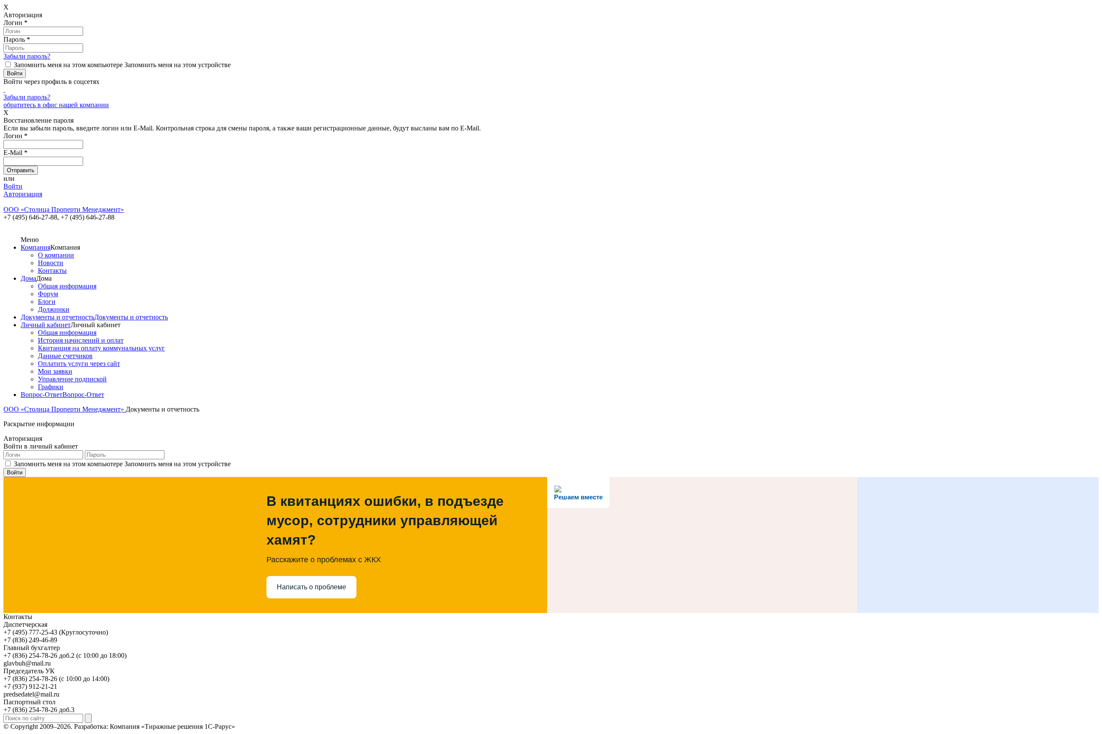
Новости (50, 262)
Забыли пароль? (26, 56)
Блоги (47, 301)
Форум (48, 293)
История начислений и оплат (81, 340)
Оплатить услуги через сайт (79, 363)
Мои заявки (55, 371)
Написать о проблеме (311, 587)
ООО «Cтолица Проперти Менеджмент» (64, 409)
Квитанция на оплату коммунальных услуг (101, 348)
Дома (28, 278)
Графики (50, 386)
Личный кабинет (46, 324)
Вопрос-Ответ (41, 394)
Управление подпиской (72, 379)
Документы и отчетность (57, 317)
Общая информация (67, 286)
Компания (35, 247)
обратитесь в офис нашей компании (56, 104)
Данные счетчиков (65, 355)
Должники (53, 309)
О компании (56, 255)
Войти (12, 186)
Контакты (52, 270)
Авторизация (22, 194)
